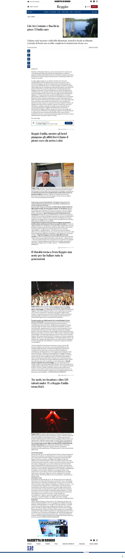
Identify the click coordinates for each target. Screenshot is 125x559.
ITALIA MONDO (53, 12)
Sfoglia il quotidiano (34, 6)
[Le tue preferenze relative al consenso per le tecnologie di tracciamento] (122, 556)
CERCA (95, 12)
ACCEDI (88, 6)
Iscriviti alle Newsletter (34, 1)
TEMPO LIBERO (65, 12)
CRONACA (46, 12)
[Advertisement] (42, 59)
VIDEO (71, 12)
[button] (53, 528)
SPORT (58, 12)
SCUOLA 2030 (77, 12)
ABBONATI (94, 6)
